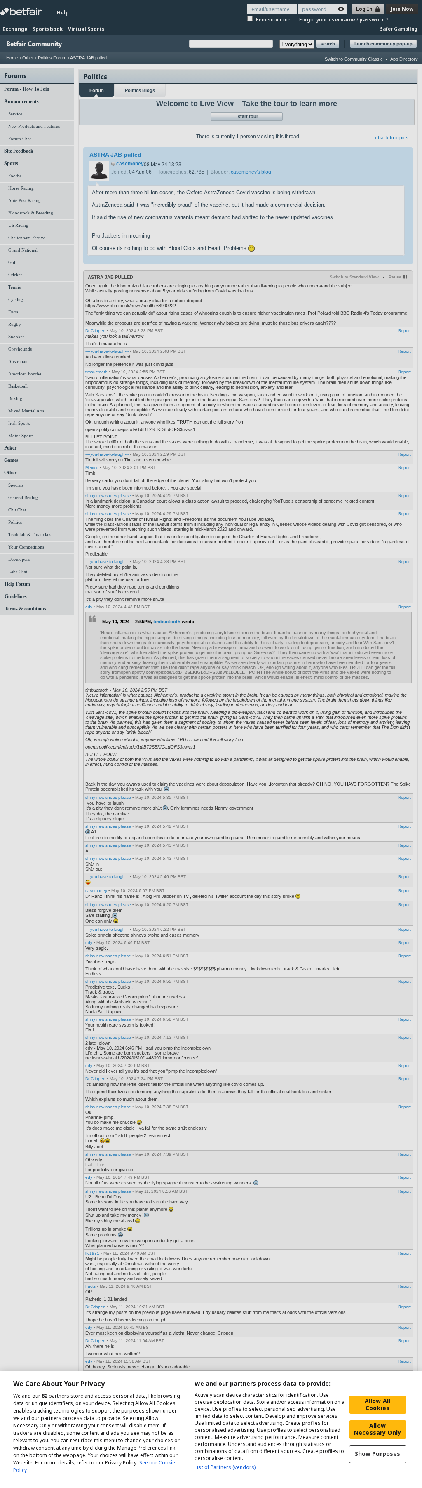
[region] (211, 1429)
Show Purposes (378, 1453)
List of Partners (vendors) (225, 1467)
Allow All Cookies (377, 1404)
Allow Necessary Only (377, 1429)
